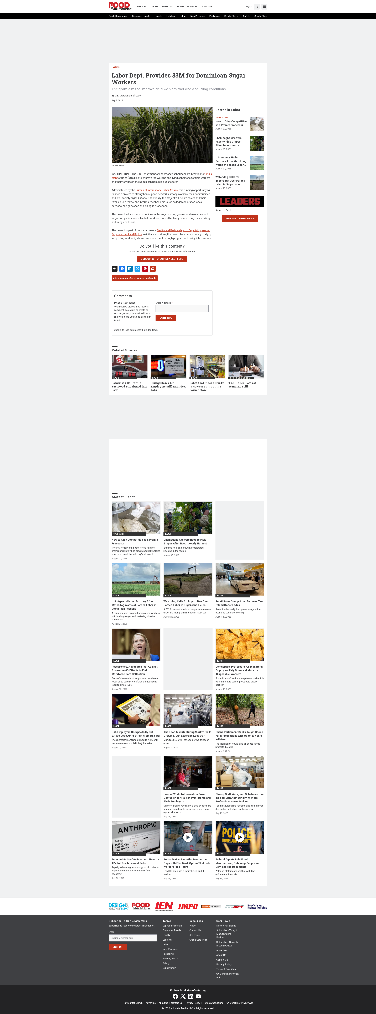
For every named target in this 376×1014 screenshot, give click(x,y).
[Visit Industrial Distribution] (211, 906)
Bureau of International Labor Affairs (157, 190)
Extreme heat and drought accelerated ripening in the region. (183, 549)
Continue (166, 317)
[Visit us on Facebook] (175, 996)
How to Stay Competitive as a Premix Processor (231, 123)
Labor (116, 67)
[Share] (122, 269)
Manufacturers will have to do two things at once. (186, 742)
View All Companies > (240, 218)
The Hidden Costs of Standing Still (242, 384)
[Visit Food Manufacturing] (142, 906)
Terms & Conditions (213, 1003)
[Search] (257, 7)
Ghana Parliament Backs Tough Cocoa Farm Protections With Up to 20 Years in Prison (239, 735)
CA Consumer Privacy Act (239, 1003)
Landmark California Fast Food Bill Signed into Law (130, 386)
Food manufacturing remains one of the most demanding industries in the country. (239, 807)
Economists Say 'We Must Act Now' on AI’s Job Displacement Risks (135, 861)
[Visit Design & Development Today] (119, 906)
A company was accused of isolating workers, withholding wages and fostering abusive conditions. (136, 616)
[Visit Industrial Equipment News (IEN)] (164, 906)
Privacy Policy (193, 1003)
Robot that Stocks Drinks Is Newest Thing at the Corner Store (206, 386)
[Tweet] (137, 269)
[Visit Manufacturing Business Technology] (257, 906)
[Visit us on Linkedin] (190, 996)
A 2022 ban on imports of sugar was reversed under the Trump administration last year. (187, 611)
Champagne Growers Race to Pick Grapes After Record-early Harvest (228, 141)
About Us (163, 1003)
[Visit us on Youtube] (198, 996)
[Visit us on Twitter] (183, 996)
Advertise (151, 1003)
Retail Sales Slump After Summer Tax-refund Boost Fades (239, 603)
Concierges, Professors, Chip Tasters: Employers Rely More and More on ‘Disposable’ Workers (239, 670)
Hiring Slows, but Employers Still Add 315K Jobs (168, 386)
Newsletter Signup (133, 1003)
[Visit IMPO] (188, 906)
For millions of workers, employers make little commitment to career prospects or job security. (239, 681)
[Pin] (145, 269)
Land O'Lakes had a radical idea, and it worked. (183, 873)
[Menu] (264, 7)
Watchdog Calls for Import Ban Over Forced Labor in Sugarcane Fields (230, 180)
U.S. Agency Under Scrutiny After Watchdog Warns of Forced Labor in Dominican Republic (231, 161)
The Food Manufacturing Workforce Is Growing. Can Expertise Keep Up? (187, 733)
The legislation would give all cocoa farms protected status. (237, 745)
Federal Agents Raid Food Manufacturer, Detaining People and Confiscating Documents (237, 863)
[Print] (115, 269)
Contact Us (176, 1003)
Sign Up (118, 947)
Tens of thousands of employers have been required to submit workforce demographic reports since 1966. (135, 681)
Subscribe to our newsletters (162, 259)
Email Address (164, 303)
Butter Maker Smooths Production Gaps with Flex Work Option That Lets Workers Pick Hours (186, 863)
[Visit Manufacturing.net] (234, 906)
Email (111, 932)
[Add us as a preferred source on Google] (153, 269)
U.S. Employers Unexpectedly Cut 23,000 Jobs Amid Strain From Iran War (136, 733)
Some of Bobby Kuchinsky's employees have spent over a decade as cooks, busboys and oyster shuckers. (187, 809)
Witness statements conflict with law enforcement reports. (235, 873)
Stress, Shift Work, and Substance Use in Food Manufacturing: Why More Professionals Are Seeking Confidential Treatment (239, 798)
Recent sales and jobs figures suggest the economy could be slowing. (238, 611)
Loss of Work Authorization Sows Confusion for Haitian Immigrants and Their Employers (187, 798)
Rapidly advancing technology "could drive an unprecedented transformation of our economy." (135, 870)
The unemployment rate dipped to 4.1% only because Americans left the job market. (135, 742)
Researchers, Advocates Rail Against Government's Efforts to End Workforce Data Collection (135, 670)
